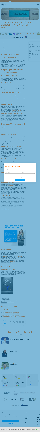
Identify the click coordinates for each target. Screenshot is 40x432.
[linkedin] (1, 216)
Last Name (23, 172)
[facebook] (1, 212)
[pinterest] (1, 218)
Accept (38, 429)
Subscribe (20, 180)
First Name (8, 172)
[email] (1, 220)
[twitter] (1, 214)
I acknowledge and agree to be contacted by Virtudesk (16, 177)
